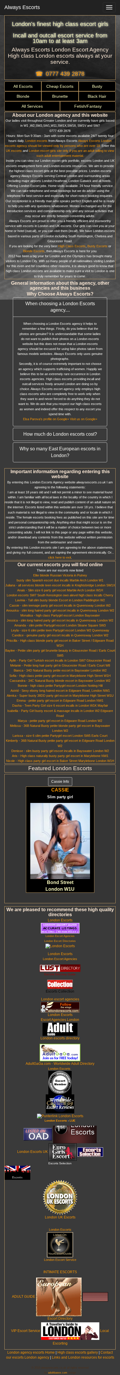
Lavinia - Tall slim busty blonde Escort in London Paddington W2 (60, 600)
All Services (32, 106)
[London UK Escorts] (60, 1197)
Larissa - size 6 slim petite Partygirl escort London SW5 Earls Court (60, 735)
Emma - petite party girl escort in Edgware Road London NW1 (60, 700)
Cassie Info (60, 782)
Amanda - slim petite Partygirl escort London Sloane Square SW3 (60, 625)
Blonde (23, 96)
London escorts (36, 141)
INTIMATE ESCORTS (60, 1272)
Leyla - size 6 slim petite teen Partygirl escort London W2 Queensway (60, 630)
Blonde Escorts (34, 251)
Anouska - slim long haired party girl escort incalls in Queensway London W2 (60, 610)
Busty (97, 86)
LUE (72, 1120)
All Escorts (23, 86)
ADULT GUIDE (23, 1297)
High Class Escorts (72, 246)
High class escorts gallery (77, 1352)
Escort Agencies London (60, 1020)
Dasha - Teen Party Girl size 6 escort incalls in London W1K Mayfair (60, 705)
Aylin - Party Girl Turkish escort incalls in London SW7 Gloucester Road (60, 660)
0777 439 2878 (65, 74)
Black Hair (97, 96)
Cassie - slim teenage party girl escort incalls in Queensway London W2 (60, 605)
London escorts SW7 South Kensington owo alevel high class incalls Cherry (60, 595)
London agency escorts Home (31, 1352)
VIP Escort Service (25, 1331)
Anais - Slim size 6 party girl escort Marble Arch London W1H (60, 590)
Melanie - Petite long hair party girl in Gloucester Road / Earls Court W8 (60, 665)
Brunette (60, 96)
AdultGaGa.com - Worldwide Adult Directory (60, 1064)
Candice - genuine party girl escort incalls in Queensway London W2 (60, 635)
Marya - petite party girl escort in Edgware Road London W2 (60, 720)
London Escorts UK (32, 1152)
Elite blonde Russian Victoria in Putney (60, 575)
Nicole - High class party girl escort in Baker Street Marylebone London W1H (60, 761)
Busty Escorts (97, 246)
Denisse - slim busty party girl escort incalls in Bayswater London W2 (60, 751)
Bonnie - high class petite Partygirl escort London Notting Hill (60, 685)
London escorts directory (60, 1038)
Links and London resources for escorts (83, 1357)
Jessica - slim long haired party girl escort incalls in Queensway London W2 (60, 620)
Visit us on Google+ (83, 419)
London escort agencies (60, 999)
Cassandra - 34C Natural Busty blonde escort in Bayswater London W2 (60, 680)
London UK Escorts (60, 1217)
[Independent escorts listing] (60, 968)
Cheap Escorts (59, 86)
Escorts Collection (60, 991)
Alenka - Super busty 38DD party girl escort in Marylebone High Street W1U (60, 695)
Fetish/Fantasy (88, 106)
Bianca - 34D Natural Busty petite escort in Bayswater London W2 (60, 670)
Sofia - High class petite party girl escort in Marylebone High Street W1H (60, 675)
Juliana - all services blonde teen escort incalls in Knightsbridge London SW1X (60, 585)
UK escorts (14, 150)
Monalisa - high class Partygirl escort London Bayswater (60, 615)
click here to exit (59, 557)
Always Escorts (22, 7)
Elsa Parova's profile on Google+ (46, 419)
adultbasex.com (57, 1372)
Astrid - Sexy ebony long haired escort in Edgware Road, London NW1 (60, 690)
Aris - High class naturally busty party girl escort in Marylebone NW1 (60, 756)
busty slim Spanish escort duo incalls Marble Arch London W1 (60, 580)
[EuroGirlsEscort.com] (63, 1152)
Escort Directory (60, 1318)
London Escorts (60, 920)
